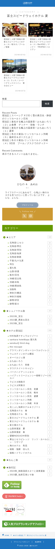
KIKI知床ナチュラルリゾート (30, 336)
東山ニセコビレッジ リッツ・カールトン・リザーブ (30, 440)
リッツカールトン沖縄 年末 (30, 403)
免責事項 (38, 542)
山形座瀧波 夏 (30, 428)
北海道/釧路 (30, 257)
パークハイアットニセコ (30, 372)
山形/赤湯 (30, 271)
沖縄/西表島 (30, 286)
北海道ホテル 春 (30, 411)
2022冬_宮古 (30, 316)
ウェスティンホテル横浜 (30, 354)
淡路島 (30, 289)
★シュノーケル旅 (28, 311)
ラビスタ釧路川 (30, 382)
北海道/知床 (30, 253)
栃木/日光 (30, 275)
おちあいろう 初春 (30, 365)
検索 (4, 99)
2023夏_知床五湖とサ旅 (30, 475)
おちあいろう (30, 361)
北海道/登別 (30, 250)
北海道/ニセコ (30, 243)
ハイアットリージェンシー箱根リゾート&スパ (30, 376)
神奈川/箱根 (30, 296)
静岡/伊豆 (30, 300)
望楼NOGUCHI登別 (30, 436)
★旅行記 (28, 467)
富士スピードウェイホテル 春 (30, 421)
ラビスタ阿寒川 (30, 385)
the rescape (30, 347)
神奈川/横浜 (30, 293)
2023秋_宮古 (30, 323)
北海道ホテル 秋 (30, 414)
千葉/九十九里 (30, 261)
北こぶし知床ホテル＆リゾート (30, 407)
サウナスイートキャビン (30, 368)
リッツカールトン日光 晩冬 (30, 393)
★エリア (28, 237)
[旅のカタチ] (27, 2)
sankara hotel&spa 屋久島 (30, 340)
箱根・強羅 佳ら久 (30, 449)
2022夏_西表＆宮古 (30, 320)
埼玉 (30, 264)
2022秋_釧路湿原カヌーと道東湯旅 (30, 471)
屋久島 (30, 268)
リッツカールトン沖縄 (30, 400)
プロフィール (27, 205)
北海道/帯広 (30, 246)
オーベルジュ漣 (30, 357)
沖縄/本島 (30, 282)
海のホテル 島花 (30, 446)
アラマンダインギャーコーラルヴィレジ (30, 350)
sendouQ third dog (30, 343)
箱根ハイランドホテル (30, 453)
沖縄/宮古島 (30, 279)
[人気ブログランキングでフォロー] (27, 524)
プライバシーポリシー (22, 542)
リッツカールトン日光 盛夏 (30, 396)
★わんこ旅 (28, 460)
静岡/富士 (30, 304)
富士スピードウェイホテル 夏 (30, 418)
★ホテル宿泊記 (28, 330)
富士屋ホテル (30, 425)
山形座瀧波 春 (30, 432)
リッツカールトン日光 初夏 (30, 389)
